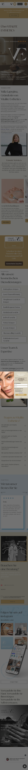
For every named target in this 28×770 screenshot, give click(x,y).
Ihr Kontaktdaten (17, 383)
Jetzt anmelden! (21, 394)
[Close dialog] (27, 372)
